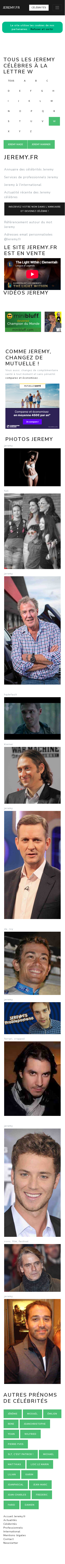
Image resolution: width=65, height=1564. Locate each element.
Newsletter (10, 1543)
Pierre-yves (16, 1444)
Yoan (11, 1434)
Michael (48, 1454)
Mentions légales (14, 1535)
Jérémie (12, 1413)
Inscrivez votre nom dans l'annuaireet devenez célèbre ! (35, 209)
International (11, 1531)
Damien (29, 1504)
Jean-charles (17, 1494)
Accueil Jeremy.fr (14, 1516)
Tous (11, 80)
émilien (52, 1413)
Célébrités (39, 7)
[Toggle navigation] (57, 7)
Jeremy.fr (11, 7)
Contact (8, 1539)
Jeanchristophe (35, 1423)
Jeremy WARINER (41, 144)
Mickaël (32, 1413)
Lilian (12, 1474)
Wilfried (30, 1434)
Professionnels (13, 1527)
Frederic (42, 1494)
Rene (11, 1423)
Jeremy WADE (15, 144)
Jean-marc (40, 1484)
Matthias (14, 1464)
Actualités (10, 1520)
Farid (11, 1504)
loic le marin (40, 1464)
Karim (29, 1474)
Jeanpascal (16, 1484)
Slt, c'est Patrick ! (20, 1454)
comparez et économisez (21, 378)
